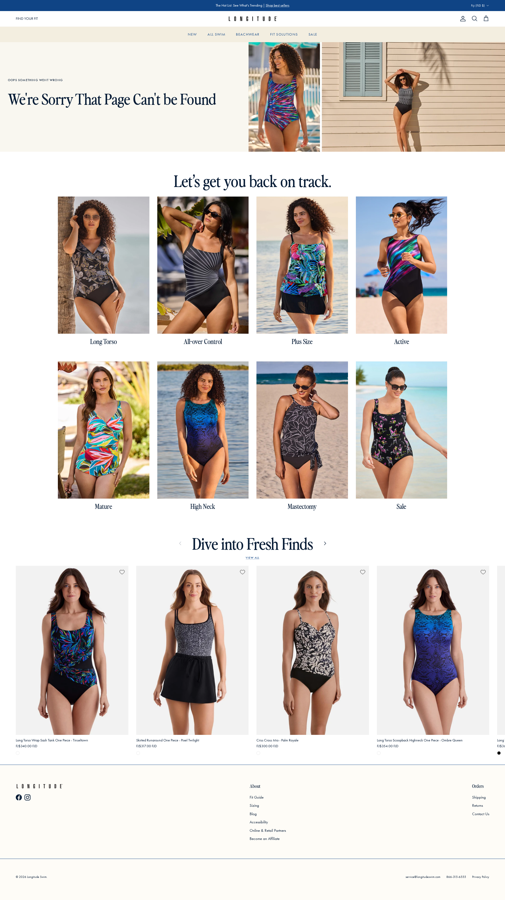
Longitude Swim (37, 877)
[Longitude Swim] (252, 19)
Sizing (254, 805)
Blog (253, 814)
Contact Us (480, 814)
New (192, 34)
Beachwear (247, 34)
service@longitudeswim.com (423, 877)
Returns (477, 805)
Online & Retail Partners (268, 830)
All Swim (216, 34)
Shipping (479, 797)
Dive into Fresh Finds (252, 543)
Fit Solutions (284, 34)
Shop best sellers (277, 5)
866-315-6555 (456, 877)
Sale (313, 34)
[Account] (462, 19)
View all (252, 557)
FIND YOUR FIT (27, 18)
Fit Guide (257, 797)
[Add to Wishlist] (122, 572)
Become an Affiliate (265, 838)
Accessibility (259, 822)
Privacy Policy (480, 877)
